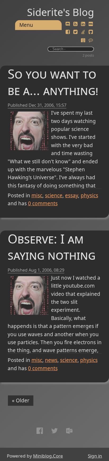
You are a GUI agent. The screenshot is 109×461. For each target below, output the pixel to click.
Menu (26, 25)
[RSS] (75, 24)
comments (43, 203)
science (53, 195)
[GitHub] (91, 32)
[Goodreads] (83, 40)
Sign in (95, 456)
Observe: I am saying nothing (52, 247)
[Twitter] (75, 32)
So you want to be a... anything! (53, 82)
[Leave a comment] (91, 40)
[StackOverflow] (83, 32)
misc (36, 195)
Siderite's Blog (60, 12)
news (51, 360)
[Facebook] (68, 32)
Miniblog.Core (48, 456)
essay (71, 195)
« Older (20, 400)
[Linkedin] (83, 24)
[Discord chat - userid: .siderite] (68, 24)
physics (89, 195)
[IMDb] (91, 24)
